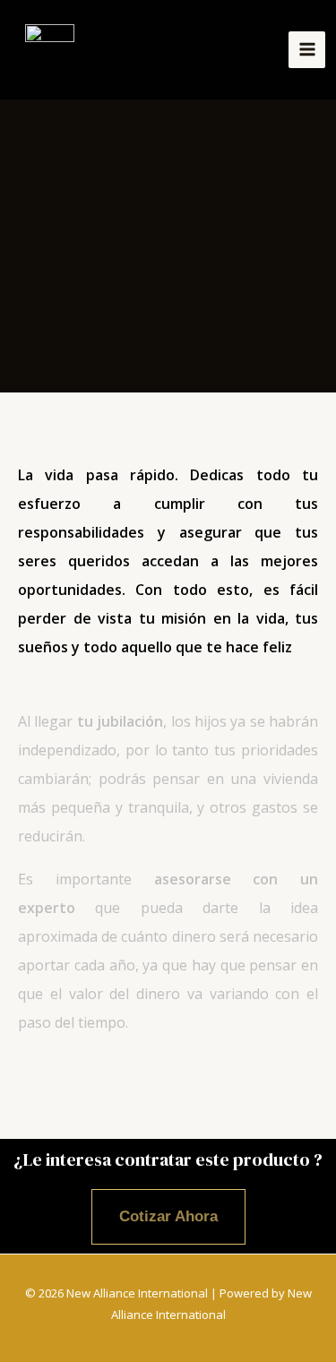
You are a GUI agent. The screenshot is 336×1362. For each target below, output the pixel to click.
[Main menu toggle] (307, 49)
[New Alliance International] (49, 49)
